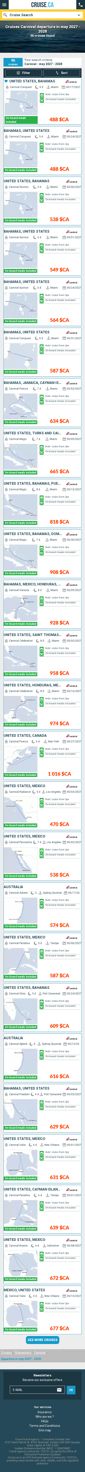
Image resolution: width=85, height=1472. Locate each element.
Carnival (39, 1352)
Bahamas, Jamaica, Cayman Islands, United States (33, 383)
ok (71, 1390)
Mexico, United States (24, 1290)
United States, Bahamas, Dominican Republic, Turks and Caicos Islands (33, 534)
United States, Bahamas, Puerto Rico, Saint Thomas (33, 483)
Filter (26, 73)
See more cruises (43, 1340)
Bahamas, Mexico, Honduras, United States (33, 584)
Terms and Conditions (44, 1425)
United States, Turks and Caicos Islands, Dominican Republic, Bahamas (33, 433)
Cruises (6, 1352)
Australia (13, 887)
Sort (64, 73)
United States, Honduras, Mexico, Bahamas (33, 685)
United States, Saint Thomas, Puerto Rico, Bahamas (33, 635)
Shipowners (23, 1352)
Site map (44, 1430)
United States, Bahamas (32, 81)
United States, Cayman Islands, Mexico (33, 1189)
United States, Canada (25, 735)
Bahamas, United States (26, 131)
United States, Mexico (24, 786)
